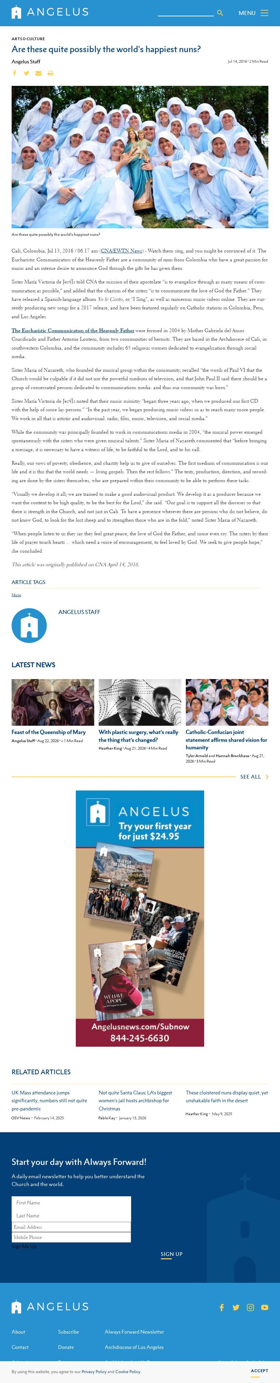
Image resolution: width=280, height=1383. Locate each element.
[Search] (220, 13)
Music (16, 595)
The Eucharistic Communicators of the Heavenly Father (73, 330)
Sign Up (172, 1254)
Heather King (110, 748)
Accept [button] (259, 1370)
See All (250, 776)
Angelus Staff (26, 61)
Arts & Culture (28, 38)
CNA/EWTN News (121, 250)
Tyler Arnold (197, 755)
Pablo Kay (106, 1118)
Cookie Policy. (128, 1371)
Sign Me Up (24, 1246)
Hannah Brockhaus (232, 755)
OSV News (20, 1118)
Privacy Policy (94, 1371)
